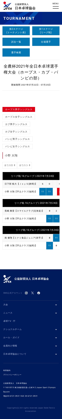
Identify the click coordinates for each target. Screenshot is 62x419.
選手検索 (16, 52)
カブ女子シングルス (16, 131)
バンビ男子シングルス (17, 139)
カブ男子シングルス (16, 124)
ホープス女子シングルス (18, 116)
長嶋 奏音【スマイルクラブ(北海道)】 (24, 211)
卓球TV (7, 321)
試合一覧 (16, 41)
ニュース (8, 313)
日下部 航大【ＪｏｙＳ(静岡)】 (21, 184)
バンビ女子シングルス (17, 146)
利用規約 (7, 370)
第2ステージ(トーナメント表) (16, 31)
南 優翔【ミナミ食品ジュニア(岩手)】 (24, 238)
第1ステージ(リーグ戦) (46, 31)
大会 (5, 304)
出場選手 (46, 41)
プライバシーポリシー (12, 375)
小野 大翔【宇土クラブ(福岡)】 (21, 191)
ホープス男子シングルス (18, 109)
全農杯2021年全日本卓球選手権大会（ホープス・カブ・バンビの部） (31, 72)
